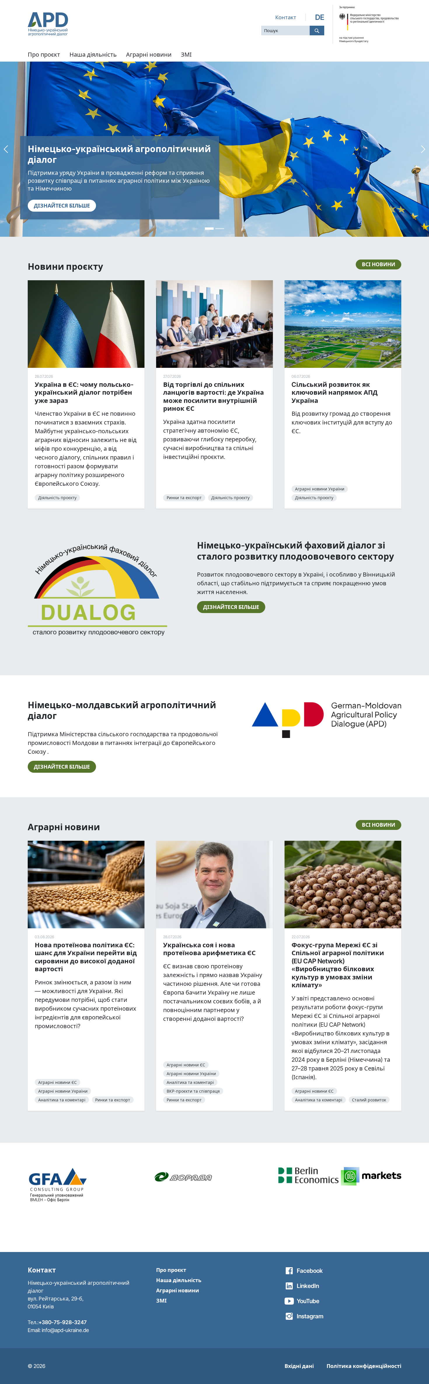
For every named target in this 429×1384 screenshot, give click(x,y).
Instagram (310, 1316)
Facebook (310, 1270)
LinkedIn (308, 1285)
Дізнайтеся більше (231, 607)
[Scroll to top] (414, 1369)
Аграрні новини (177, 1290)
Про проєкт (171, 1270)
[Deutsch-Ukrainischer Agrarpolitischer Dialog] (48, 24)
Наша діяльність (178, 1280)
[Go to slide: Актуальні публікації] (219, 228)
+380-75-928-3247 (63, 1322)
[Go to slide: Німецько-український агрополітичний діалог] (209, 228)
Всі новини (378, 264)
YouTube (308, 1301)
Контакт (285, 17)
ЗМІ (161, 1301)
